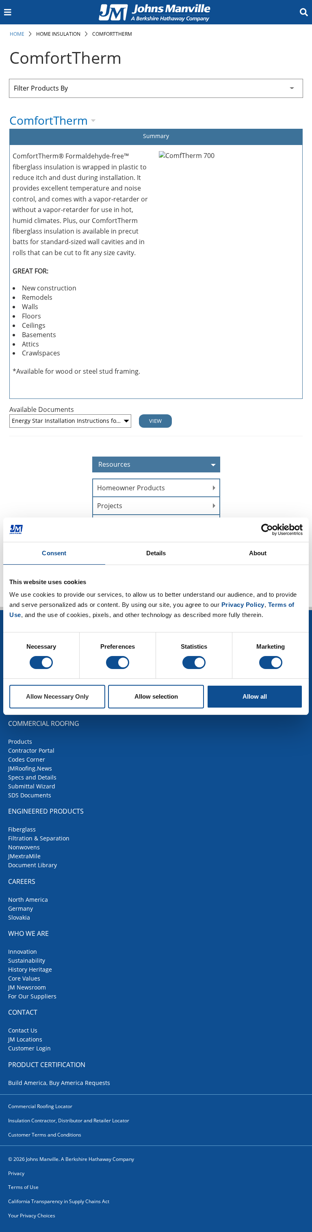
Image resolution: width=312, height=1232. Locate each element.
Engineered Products (46, 811)
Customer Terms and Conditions (44, 1134)
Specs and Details (32, 777)
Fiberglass (22, 829)
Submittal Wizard (31, 786)
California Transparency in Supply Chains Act (58, 1201)
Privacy (16, 1173)
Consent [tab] (54, 553)
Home (17, 33)
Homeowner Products (131, 487)
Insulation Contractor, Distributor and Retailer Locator (68, 1120)
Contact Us (22, 1030)
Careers (21, 881)
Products (20, 741)
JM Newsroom (27, 987)
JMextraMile (24, 856)
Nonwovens (24, 847)
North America (28, 899)
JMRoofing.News (30, 768)
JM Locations (25, 1039)
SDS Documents (29, 795)
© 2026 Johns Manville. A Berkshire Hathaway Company (71, 1159)
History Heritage (30, 969)
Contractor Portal (31, 750)
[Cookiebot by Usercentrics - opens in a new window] (267, 530)
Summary (156, 136)
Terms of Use (23, 1187)
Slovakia (19, 917)
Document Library (32, 865)
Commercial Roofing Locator (40, 1106)
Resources (114, 464)
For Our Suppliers (32, 996)
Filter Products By (41, 88)
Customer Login (29, 1048)
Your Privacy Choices (31, 1215)
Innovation (22, 951)
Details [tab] (156, 553)
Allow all (255, 696)
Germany (20, 908)
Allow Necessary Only (57, 696)
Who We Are (28, 933)
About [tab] (258, 553)
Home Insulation (58, 33)
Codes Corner (26, 759)
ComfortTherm (112, 33)
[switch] (117, 662)
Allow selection (156, 696)
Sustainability (26, 960)
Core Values (24, 978)
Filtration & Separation (38, 838)
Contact (22, 1012)
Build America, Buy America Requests (59, 1083)
